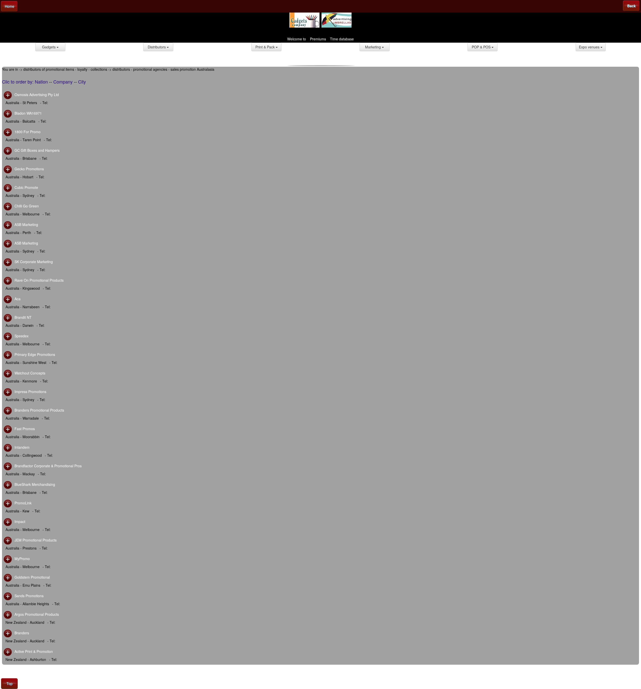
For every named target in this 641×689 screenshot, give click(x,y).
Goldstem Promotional (32, 577)
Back (631, 5)
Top (10, 683)
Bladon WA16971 (28, 113)
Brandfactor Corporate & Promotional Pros (48, 465)
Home (9, 6)
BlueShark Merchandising (35, 484)
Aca (18, 298)
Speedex (22, 335)
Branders (22, 632)
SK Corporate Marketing (34, 261)
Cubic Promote (26, 187)
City (82, 81)
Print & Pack (265, 46)
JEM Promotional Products (36, 540)
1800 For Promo (28, 131)
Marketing (373, 46)
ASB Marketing (26, 224)
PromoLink (23, 502)
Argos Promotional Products (37, 614)
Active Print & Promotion (34, 651)
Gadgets (49, 46)
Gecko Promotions (29, 168)
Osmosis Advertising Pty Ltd (37, 94)
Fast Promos (25, 428)
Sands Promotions (29, 595)
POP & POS (482, 46)
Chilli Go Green (27, 205)
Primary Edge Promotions (35, 354)
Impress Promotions (30, 391)
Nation (41, 81)
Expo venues (589, 46)
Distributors (157, 46)
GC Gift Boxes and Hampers (37, 150)
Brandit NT (23, 317)
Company (63, 81)
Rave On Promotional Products (39, 280)
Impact (20, 521)
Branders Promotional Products (39, 410)
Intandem (22, 447)
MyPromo (22, 558)
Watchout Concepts (30, 372)
